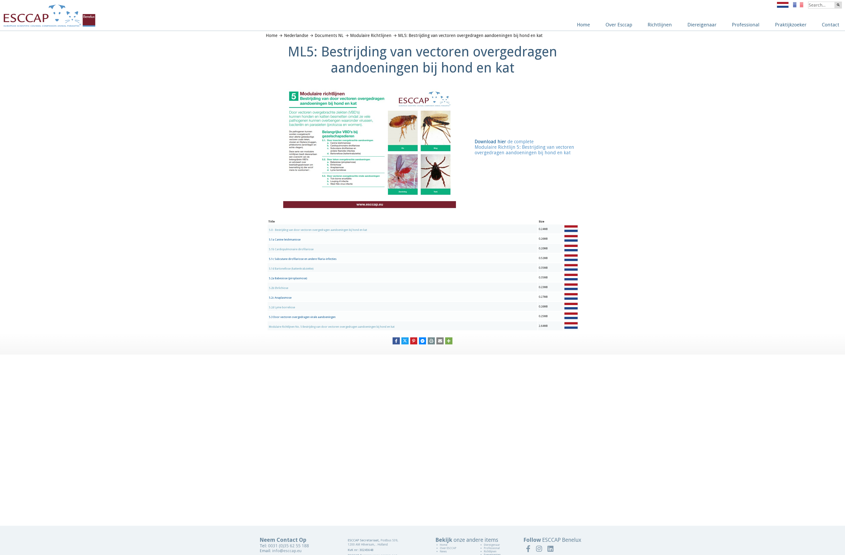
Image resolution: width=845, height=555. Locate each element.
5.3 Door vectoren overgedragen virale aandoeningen (302, 317)
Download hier (490, 141)
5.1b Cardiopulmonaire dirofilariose (291, 249)
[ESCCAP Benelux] (47, 13)
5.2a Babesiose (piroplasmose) (288, 278)
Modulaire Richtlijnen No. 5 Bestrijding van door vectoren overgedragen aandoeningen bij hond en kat (332, 326)
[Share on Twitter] (405, 340)
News (443, 551)
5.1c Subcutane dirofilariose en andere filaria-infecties (302, 259)
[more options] (448, 340)
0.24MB (543, 229)
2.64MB (543, 325)
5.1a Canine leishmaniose (285, 239)
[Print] (431, 340)
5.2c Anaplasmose (280, 297)
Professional (492, 548)
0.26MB (543, 238)
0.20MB (543, 248)
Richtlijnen (490, 551)
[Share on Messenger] (422, 340)
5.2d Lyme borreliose (282, 307)
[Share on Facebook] (396, 340)
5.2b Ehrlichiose (278, 288)
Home (443, 544)
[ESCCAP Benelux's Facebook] (528, 548)
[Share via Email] (440, 340)
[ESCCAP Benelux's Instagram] (539, 548)
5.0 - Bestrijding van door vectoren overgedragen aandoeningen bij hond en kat (318, 230)
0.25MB (543, 316)
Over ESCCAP (448, 548)
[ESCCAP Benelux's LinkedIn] (551, 548)
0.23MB (543, 287)
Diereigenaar (492, 544)
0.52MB (543, 258)
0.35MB (543, 267)
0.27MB (543, 296)
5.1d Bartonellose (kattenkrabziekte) (291, 268)
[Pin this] (413, 340)
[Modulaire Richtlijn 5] (369, 207)
